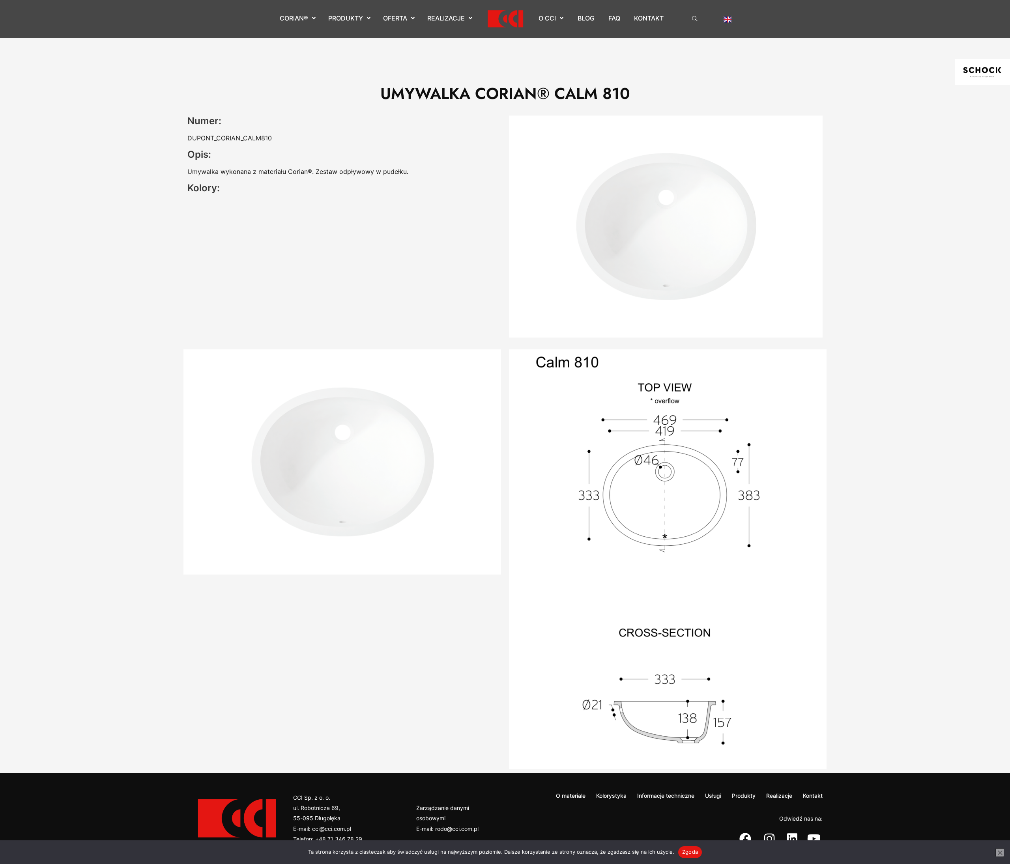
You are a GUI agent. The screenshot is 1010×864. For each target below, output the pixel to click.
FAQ (614, 18)
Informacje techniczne (665, 795)
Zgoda (690, 852)
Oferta (395, 18)
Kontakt (649, 18)
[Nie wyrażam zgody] (999, 852)
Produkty (345, 18)
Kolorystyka (611, 795)
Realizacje (446, 18)
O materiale (570, 795)
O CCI (547, 18)
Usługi (713, 795)
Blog (586, 18)
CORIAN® (294, 18)
